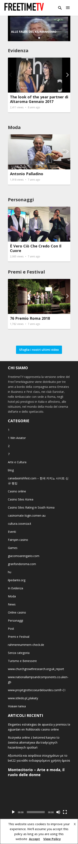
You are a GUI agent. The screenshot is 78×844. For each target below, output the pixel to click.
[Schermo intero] (65, 812)
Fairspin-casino (18, 540)
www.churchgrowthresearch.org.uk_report (36, 669)
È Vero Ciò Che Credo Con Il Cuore (35, 248)
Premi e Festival (26, 272)
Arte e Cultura (17, 462)
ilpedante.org (16, 580)
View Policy (52, 839)
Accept (34, 839)
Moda (14, 127)
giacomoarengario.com (23, 556)
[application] (39, 798)
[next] (67, 75)
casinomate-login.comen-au (27, 515)
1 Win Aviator (17, 438)
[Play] (13, 812)
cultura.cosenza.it (19, 524)
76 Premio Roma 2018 (30, 318)
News (12, 604)
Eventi (12, 532)
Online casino (17, 612)
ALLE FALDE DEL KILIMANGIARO (33, 32)
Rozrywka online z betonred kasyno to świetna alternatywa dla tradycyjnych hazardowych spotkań (33, 742)
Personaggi (21, 199)
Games (12, 548)
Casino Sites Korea (20, 499)
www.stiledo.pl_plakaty (23, 698)
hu (9, 572)
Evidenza (18, 50)
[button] (68, 7)
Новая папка (17, 706)
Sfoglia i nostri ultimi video (39, 350)
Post (11, 629)
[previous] (11, 75)
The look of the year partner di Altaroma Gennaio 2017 (39, 99)
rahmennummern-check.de (26, 645)
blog (11, 470)
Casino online (17, 491)
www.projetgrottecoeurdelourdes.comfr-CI (36, 690)
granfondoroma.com (22, 564)
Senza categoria (19, 653)
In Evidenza (15, 588)
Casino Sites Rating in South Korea (31, 507)
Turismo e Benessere (22, 661)
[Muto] (58, 812)
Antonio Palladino (26, 173)
